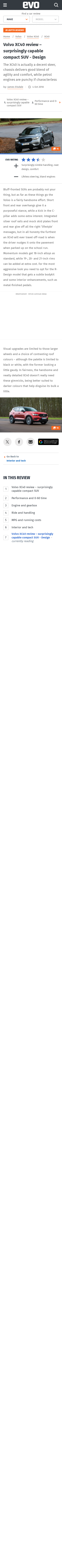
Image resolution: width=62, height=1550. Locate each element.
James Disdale (15, 86)
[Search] (56, 4)
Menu (5, 5)
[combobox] (5, 19)
